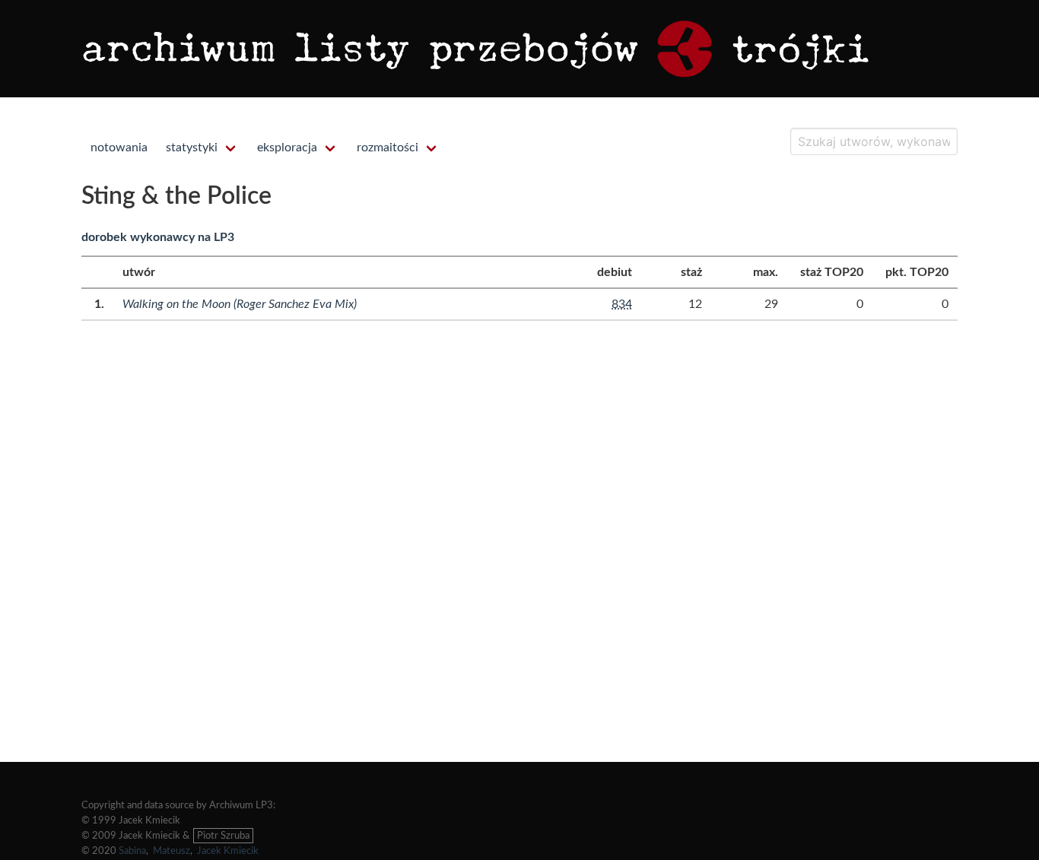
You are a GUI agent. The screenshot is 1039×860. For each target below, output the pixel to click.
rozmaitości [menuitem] (387, 147)
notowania (119, 147)
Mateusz (171, 851)
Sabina (132, 851)
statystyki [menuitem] (192, 147)
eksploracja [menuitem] (287, 147)
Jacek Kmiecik (228, 851)
